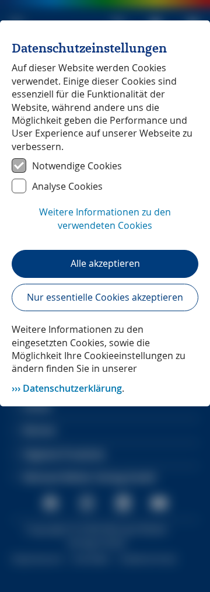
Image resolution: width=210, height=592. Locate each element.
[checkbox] (105, 165)
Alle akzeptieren (105, 263)
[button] (105, 225)
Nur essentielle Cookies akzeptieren (105, 297)
